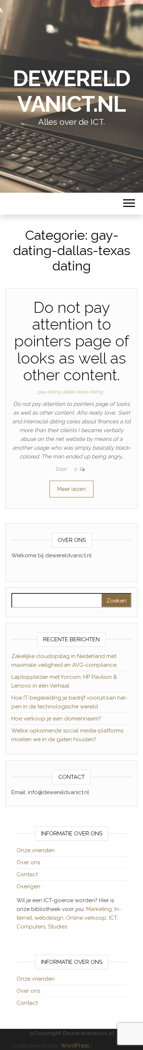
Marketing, (99, 909)
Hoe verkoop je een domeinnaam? (56, 718)
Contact (27, 874)
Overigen (28, 886)
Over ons (28, 862)
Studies (57, 926)
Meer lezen (71, 489)
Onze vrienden (35, 850)
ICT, (113, 918)
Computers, (32, 926)
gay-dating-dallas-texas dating (70, 392)
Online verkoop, (87, 918)
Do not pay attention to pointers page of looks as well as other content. (71, 341)
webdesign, (50, 918)
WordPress (75, 1045)
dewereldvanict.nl (71, 91)
